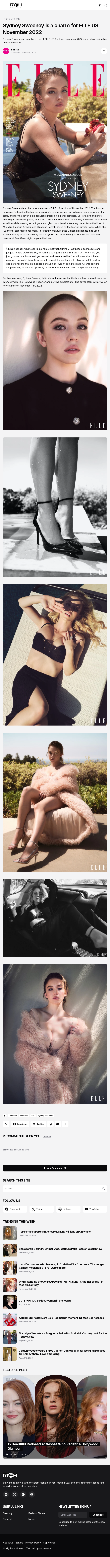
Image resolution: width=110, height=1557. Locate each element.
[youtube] (32, 1494)
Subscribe (98, 1514)
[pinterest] (23, 1494)
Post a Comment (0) (55, 1168)
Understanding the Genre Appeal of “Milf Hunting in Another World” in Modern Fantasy (61, 1283)
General (7, 1519)
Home (6, 19)
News (31, 1519)
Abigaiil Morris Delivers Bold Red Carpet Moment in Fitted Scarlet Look (61, 1317)
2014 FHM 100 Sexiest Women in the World (45, 1300)
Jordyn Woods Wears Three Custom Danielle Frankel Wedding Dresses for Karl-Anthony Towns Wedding (62, 1352)
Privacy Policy (33, 1542)
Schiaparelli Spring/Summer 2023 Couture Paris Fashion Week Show (60, 1248)
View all (47, 1136)
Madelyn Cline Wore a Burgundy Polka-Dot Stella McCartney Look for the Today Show (63, 1335)
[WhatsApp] (50, 1124)
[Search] (105, 5)
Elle (33, 1116)
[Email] (58, 1124)
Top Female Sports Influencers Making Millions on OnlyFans (55, 1231)
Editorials (24, 1116)
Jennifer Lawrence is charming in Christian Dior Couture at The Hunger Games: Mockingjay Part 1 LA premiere (62, 1266)
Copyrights (49, 1542)
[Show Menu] (4, 5)
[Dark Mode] (99, 5)
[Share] (104, 51)
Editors (19, 1542)
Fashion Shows (36, 1513)
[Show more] (65, 1124)
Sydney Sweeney (45, 1116)
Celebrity (15, 19)
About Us (8, 1542)
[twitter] (14, 1494)
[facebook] (6, 1494)
